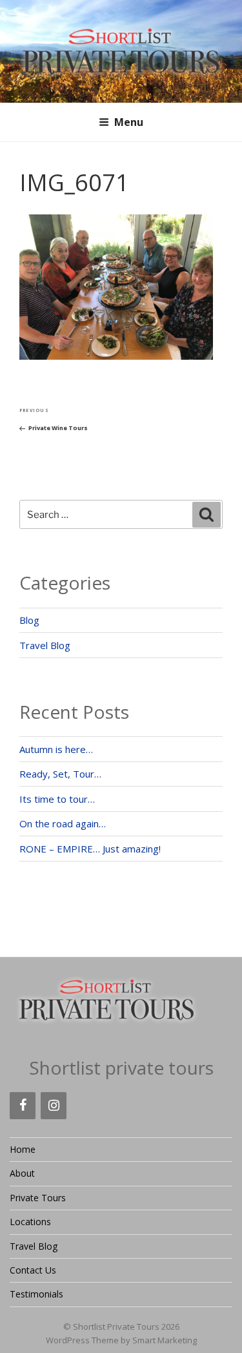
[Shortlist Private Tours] (121, 50)
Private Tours (38, 1198)
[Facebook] (22, 1105)
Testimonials (36, 1294)
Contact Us (33, 1270)
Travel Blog (44, 645)
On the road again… (62, 823)
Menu (128, 122)
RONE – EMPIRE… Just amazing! (90, 848)
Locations (30, 1221)
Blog (29, 620)
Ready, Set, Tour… (60, 773)
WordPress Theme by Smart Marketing (121, 1340)
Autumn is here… (56, 749)
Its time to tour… (57, 798)
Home (22, 1149)
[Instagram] (53, 1105)
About (22, 1173)
